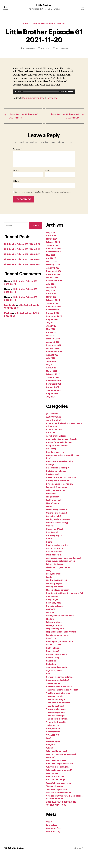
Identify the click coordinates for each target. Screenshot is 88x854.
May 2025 (50, 255)
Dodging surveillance (56, 471)
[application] (44, 91)
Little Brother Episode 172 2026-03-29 (22, 264)
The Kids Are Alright (55, 699)
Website (16, 181)
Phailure (50, 619)
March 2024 (51, 297)
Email (47, 170)
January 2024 (52, 303)
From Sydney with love (56, 510)
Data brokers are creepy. (57, 468)
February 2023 (53, 339)
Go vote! (50, 526)
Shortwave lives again (56, 667)
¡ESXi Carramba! (53, 417)
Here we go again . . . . (56, 535)
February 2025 (53, 265)
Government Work (54, 529)
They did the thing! (55, 706)
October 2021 (52, 387)
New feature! (52, 596)
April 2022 (51, 368)
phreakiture (30, 48)
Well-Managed (53, 741)
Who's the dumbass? (55, 776)
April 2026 (51, 236)
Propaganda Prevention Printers (61, 632)
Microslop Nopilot (54, 583)
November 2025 (53, 252)
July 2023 (50, 323)
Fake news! (51, 493)
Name (16, 170)
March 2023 (51, 335)
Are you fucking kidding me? (59, 442)
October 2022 (52, 348)
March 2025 (51, 261)
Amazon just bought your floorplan (62, 439)
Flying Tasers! (52, 503)
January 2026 (52, 245)
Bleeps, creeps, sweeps (57, 445)
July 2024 (50, 284)
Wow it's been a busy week (58, 783)
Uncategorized (53, 732)
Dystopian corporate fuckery (59, 484)
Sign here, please (54, 670)
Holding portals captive (57, 545)
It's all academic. (54, 555)
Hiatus (49, 539)
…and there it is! (53, 420)
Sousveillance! (53, 683)
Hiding (49, 542)
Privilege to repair (54, 625)
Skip (48, 674)
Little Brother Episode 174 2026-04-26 (22, 254)
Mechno (8, 313)
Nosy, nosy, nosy (53, 603)
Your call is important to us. (58, 792)
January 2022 (52, 377)
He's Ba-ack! (52, 532)
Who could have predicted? (59, 770)
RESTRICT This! (53, 645)
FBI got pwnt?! (52, 497)
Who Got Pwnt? (53, 773)
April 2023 (51, 332)
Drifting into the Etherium (57, 481)
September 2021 (54, 390)
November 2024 (53, 274)
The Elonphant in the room (58, 693)
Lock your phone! (54, 574)
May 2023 (50, 329)
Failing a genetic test (55, 490)
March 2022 (51, 371)
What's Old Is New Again (57, 767)
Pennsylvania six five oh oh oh (60, 616)
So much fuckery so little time (60, 677)
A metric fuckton (54, 429)
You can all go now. (55, 786)
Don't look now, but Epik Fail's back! (62, 477)
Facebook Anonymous (56, 487)
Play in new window (33, 98)
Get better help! (53, 516)
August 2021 (52, 393)
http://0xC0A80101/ (55, 548)
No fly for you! (52, 599)
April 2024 (51, 294)
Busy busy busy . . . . (55, 452)
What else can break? (56, 760)
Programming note (55, 628)
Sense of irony (52, 657)
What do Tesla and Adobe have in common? (44, 24)
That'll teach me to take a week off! (62, 690)
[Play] (16, 92)
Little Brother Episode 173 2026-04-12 (22, 259)
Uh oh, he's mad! (53, 728)
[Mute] (66, 92)
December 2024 (53, 271)
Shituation (51, 664)
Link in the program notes (58, 567)
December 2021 (53, 381)
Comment (17, 149)
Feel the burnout (53, 500)
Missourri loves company (58, 590)
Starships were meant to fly (59, 686)
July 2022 (50, 358)
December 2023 (53, 306)
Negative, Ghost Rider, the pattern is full (64, 593)
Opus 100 (50, 612)
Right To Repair (53, 648)
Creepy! (50, 464)
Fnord (49, 506)
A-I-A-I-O (50, 433)
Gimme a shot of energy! (57, 522)
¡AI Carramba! (52, 413)
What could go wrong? (56, 751)
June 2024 (51, 287)
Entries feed (51, 825)
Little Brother (44, 5)
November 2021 (53, 384)
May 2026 (50, 232)
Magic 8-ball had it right (57, 580)
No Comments (62, 48)
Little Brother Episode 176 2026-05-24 (22, 244)
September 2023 (54, 316)
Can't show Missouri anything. (60, 461)
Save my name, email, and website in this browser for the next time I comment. (43, 192)
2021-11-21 (45, 48)
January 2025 (52, 268)
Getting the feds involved (58, 519)
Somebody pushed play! (57, 680)
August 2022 (52, 355)
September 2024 (54, 281)
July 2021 (50, 397)
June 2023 (51, 326)
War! (48, 738)
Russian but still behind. (57, 654)
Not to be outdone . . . (55, 606)
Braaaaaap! (51, 449)
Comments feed (53, 828)
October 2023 (52, 313)
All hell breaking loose (56, 436)
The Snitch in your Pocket (58, 703)
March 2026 (51, 239)
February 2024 (53, 300)
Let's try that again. (55, 564)
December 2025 (53, 248)
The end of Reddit (54, 696)
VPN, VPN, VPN (52, 735)
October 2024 (52, 277)
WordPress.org (53, 831)
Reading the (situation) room (59, 641)
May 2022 (50, 364)
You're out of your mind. (57, 789)
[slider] (71, 91)
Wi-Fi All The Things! (55, 780)
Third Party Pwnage (55, 715)
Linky (48, 570)
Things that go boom (55, 712)
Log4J (49, 577)
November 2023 (53, 310)
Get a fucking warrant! (56, 513)
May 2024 (50, 290)
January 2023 (52, 342)
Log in (49, 822)
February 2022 (53, 374)
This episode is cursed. (57, 719)
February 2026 (53, 242)
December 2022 (53, 345)
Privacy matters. (54, 622)
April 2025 (51, 258)
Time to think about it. (56, 722)
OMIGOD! (50, 609)
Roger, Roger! (52, 651)
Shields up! (51, 661)
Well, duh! (50, 744)
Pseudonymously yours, (57, 635)
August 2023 (52, 319)
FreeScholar (10, 305)
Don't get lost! (52, 474)
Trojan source (52, 725)
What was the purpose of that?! (60, 763)
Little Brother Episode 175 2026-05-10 (22, 249)
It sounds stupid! (53, 551)
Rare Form (51, 638)
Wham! (49, 748)
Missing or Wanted (54, 587)
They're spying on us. (56, 709)
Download (52, 98)
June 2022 (51, 361)
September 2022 (54, 352)
